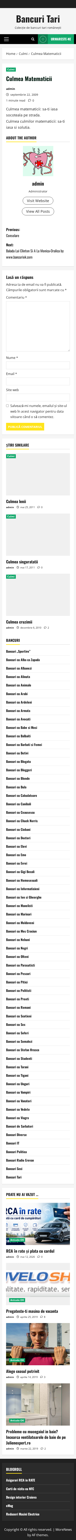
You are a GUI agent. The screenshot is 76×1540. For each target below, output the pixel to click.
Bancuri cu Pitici (17, 982)
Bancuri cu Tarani (17, 1066)
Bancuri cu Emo (16, 854)
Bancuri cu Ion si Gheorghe (24, 897)
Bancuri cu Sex (15, 1024)
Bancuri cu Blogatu (18, 761)
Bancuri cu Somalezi (19, 1041)
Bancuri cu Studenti (19, 1058)
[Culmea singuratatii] (38, 535)
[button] (6, 39)
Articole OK (17, 1240)
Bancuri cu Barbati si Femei (24, 744)
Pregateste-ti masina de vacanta (32, 1311)
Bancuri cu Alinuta (18, 676)
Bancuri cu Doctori (18, 837)
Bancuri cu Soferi (17, 1032)
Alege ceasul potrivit (22, 1371)
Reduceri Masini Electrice (23, 1514)
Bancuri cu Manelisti (19, 905)
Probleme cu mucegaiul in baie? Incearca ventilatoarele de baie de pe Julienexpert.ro (36, 1437)
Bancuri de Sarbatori (19, 1126)
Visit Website (38, 200)
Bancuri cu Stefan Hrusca (22, 1049)
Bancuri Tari (38, 18)
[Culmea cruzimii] (38, 595)
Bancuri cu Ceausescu (20, 812)
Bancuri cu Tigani (17, 1075)
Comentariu (16, 297)
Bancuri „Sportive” (18, 651)
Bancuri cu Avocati (18, 719)
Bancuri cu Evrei (16, 863)
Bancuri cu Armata (18, 710)
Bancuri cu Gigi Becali (20, 871)
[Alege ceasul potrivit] (38, 1344)
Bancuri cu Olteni (17, 956)
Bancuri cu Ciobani (18, 829)
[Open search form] (32, 39)
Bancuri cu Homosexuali (21, 880)
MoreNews (64, 1529)
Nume (12, 357)
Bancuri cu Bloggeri (19, 769)
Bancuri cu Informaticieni (22, 888)
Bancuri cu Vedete (18, 1109)
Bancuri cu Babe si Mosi (21, 727)
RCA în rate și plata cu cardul (30, 1251)
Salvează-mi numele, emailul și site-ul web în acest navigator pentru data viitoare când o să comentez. (38, 411)
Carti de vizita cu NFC (20, 1488)
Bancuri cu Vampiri (18, 1092)
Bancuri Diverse (16, 1134)
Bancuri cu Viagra (17, 1117)
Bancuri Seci (14, 1168)
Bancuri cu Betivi (17, 753)
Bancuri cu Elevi (16, 846)
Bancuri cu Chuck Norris (22, 820)
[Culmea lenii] (38, 474)
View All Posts (38, 211)
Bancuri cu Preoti (17, 999)
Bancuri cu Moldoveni (20, 922)
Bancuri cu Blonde (18, 778)
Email (11, 374)
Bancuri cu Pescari (18, 973)
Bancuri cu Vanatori (18, 1100)
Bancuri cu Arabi (17, 693)
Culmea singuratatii (22, 562)
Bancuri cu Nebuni (18, 939)
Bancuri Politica (16, 1151)
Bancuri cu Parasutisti (20, 965)
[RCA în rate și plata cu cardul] (38, 1224)
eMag (9, 1505)
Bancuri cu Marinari (18, 914)
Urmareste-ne (61, 39)
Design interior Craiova (21, 1497)
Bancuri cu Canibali (18, 803)
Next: (35, 251)
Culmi (11, 69)
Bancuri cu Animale (18, 685)
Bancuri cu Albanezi (19, 668)
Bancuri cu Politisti (18, 990)
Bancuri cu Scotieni (18, 1016)
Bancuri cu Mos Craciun (21, 931)
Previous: (13, 232)
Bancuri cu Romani (18, 1007)
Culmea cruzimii (19, 622)
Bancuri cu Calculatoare (21, 795)
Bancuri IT (12, 1143)
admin (10, 89)
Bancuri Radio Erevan (20, 1160)
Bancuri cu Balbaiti (18, 736)
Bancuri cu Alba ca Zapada (23, 659)
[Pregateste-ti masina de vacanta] (38, 1284)
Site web (12, 390)
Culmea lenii (16, 501)
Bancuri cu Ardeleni (19, 702)
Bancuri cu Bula (16, 787)
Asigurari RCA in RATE (20, 1480)
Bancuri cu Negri (17, 948)
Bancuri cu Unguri (17, 1083)
